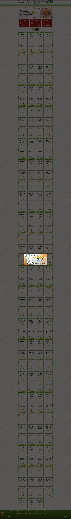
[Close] (47, 253)
